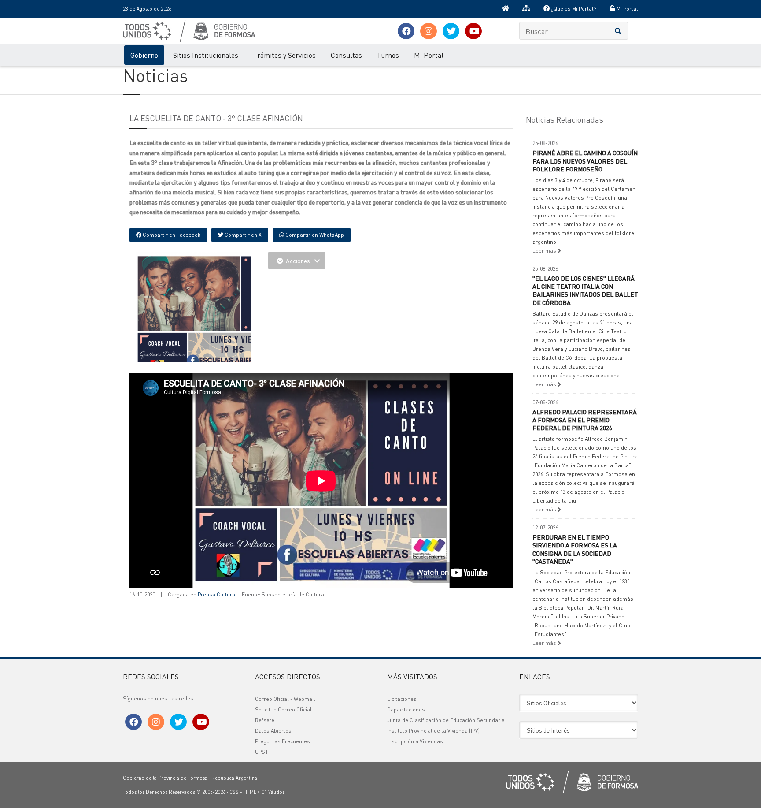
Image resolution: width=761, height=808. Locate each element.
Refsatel (265, 720)
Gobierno (144, 55)
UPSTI (262, 751)
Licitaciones (402, 699)
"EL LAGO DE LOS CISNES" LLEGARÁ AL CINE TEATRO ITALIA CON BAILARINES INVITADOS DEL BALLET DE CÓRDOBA (585, 290)
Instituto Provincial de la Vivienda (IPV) (433, 730)
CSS (234, 792)
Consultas (346, 55)
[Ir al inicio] (505, 9)
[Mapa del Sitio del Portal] (526, 9)
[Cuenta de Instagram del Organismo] (428, 31)
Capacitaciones (406, 709)
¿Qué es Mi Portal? (573, 8)
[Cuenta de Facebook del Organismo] (406, 31)
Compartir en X (242, 234)
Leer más (545, 250)
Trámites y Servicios (284, 55)
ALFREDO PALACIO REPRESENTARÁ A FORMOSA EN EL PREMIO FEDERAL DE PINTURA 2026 (584, 420)
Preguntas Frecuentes (282, 741)
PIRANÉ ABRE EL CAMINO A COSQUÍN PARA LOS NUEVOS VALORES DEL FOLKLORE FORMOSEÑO (585, 160)
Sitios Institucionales (205, 55)
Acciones (298, 260)
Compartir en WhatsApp (314, 234)
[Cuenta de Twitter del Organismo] (451, 31)
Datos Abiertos (273, 730)
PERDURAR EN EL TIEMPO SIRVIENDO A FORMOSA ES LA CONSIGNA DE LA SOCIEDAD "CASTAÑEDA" (574, 549)
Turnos (388, 55)
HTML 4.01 (255, 792)
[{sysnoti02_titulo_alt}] (213, 315)
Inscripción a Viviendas (415, 741)
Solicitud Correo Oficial (283, 709)
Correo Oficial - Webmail (285, 699)
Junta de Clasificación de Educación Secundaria (446, 720)
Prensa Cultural (217, 594)
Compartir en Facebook (170, 234)
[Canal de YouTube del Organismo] (473, 31)
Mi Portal (626, 8)
